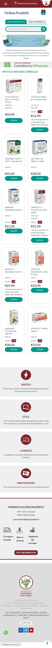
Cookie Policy (22, 615)
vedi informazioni (26, 552)
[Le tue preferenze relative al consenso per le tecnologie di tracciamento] (47, 643)
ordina (13, 120)
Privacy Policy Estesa (30, 612)
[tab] (36, 22)
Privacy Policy (16, 612)
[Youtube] (31, 630)
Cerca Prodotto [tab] (16, 22)
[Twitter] (26, 630)
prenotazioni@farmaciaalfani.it (26, 519)
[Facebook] (20, 630)
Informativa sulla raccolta (11, 644)
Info (7, 612)
